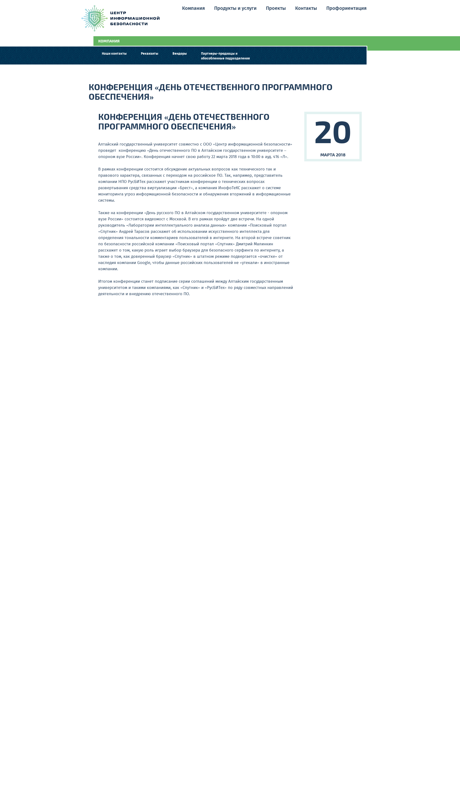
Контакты (306, 8)
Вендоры (179, 53)
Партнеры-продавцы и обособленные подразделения (225, 56)
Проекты (276, 8)
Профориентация (346, 8)
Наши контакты (114, 53)
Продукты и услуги (235, 8)
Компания (193, 8)
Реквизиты (149, 53)
